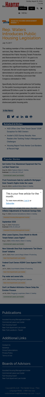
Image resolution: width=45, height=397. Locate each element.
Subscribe (10, 203)
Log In (26, 200)
